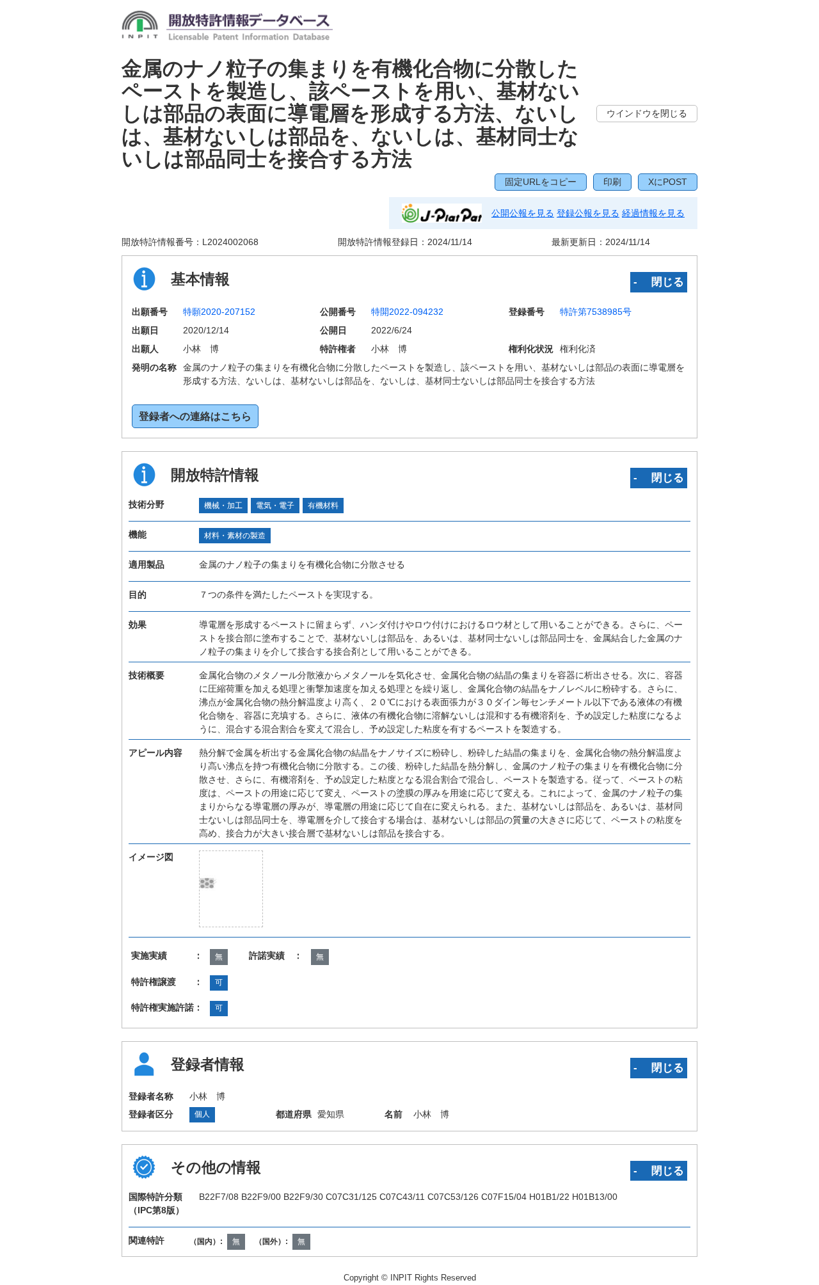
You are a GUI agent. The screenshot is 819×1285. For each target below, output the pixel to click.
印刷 (612, 182)
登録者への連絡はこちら (195, 416)
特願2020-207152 (219, 312)
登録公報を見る (588, 213)
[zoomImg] (231, 889)
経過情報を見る (653, 213)
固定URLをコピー (540, 182)
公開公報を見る (522, 213)
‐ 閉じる (658, 281)
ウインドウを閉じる (647, 113)
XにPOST (667, 182)
